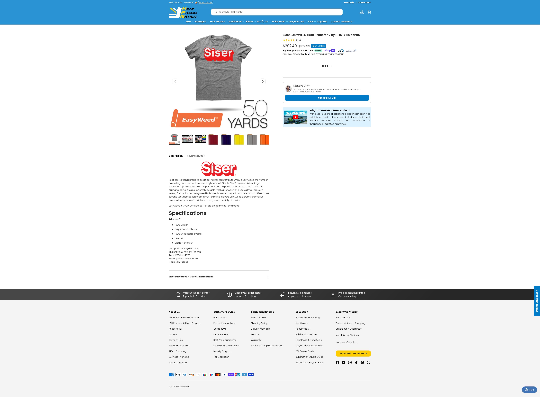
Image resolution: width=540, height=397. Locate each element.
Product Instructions (224, 323)
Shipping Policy (259, 323)
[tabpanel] (219, 213)
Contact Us (219, 328)
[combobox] (277, 12)
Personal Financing (179, 345)
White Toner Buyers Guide (310, 362)
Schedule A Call (327, 97)
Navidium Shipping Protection (267, 345)
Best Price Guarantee (225, 340)
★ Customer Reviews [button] (537, 300)
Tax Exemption (221, 357)
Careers (173, 334)
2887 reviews (360, 389)
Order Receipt (221, 334)
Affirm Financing (177, 351)
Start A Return (258, 317)
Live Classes (302, 323)
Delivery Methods (260, 328)
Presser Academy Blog (308, 317)
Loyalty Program (222, 351)
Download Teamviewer (226, 345)
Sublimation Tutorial (306, 334)
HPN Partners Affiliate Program (185, 323)
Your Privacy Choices (347, 335)
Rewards (349, 2)
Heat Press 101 (303, 328)
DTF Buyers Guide (305, 351)
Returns (255, 334)
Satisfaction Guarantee (349, 328)
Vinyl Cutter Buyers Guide (309, 345)
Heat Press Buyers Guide (309, 340)
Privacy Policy (343, 317)
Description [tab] (176, 155)
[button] (369, 12)
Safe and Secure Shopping (350, 323)
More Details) (206, 2)
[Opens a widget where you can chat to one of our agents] (529, 389)
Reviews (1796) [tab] (196, 155)
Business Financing (179, 357)
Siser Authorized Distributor (219, 180)
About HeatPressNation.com (184, 317)
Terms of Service (178, 362)
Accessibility (175, 328)
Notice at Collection (346, 342)
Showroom (364, 2)
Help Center (219, 317)
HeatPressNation (182, 386)
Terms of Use (176, 340)
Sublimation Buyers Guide (309, 357)
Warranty (256, 340)
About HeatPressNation (353, 353)
